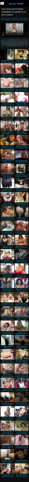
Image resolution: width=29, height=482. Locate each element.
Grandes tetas (23, 18)
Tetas (9, 19)
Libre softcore (3, 19)
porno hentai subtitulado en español (19, 19)
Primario (2, 18)
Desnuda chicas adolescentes (12, 18)
